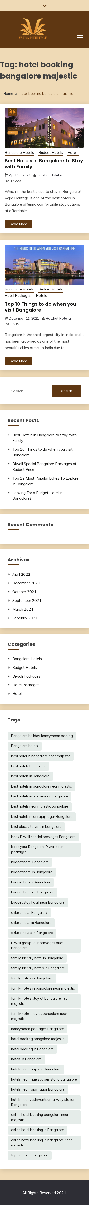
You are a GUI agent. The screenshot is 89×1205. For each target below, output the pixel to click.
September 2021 (27, 600)
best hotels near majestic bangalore (39, 806)
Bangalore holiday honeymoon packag (42, 736)
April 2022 (21, 574)
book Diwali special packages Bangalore (43, 837)
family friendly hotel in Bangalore (37, 958)
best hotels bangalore (28, 766)
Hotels (73, 152)
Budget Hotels (50, 152)
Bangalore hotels (24, 746)
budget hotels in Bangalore (32, 892)
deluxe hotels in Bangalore (32, 933)
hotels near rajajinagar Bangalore (38, 1089)
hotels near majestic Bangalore (35, 1069)
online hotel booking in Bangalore (37, 1130)
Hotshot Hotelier (50, 175)
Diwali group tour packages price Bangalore (37, 945)
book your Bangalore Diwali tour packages (37, 849)
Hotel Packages (18, 295)
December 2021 (26, 582)
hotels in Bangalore (26, 1059)
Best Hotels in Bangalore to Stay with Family (44, 163)
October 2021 (24, 591)
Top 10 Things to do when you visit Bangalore (40, 307)
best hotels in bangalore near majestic (41, 786)
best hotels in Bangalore (30, 776)
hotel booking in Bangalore (32, 1049)
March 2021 (22, 609)
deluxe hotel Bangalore (29, 913)
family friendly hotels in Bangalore (38, 968)
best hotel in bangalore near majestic (40, 756)
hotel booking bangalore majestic (37, 1039)
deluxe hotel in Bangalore (31, 922)
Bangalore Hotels (19, 152)
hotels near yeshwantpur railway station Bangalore (43, 1102)
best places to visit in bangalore (36, 826)
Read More (18, 224)
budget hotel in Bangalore (31, 872)
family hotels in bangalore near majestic (43, 988)
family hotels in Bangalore (31, 978)
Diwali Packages (26, 676)
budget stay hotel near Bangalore (38, 902)
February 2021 (25, 618)
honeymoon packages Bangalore (37, 1029)
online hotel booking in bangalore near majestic (41, 1142)
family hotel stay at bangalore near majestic (39, 1016)
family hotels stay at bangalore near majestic (40, 1001)
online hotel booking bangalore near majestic (39, 1117)
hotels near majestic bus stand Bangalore (44, 1079)
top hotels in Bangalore (29, 1155)
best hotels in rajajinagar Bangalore (39, 796)
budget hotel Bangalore (30, 862)
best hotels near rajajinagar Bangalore (41, 817)
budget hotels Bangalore (30, 882)
